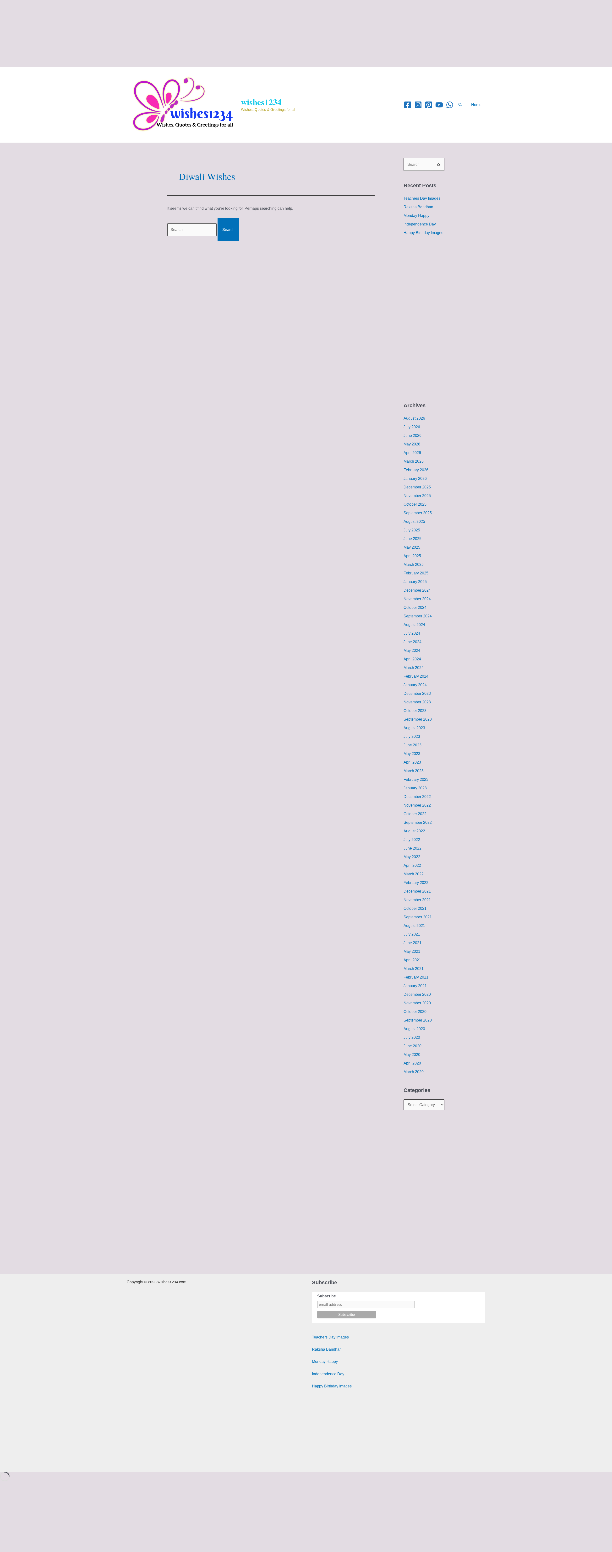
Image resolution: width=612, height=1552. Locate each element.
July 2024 (412, 633)
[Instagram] (418, 105)
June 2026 (412, 435)
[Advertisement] (143, 33)
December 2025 (417, 487)
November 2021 (417, 900)
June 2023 (412, 745)
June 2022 (412, 848)
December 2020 (417, 994)
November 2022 (417, 805)
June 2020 (412, 1046)
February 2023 (416, 779)
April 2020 (412, 1063)
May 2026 (412, 444)
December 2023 (417, 693)
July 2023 (412, 736)
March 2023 (414, 771)
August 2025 (414, 521)
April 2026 (412, 453)
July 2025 (412, 530)
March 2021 (414, 969)
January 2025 (415, 582)
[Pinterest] (428, 105)
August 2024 (414, 625)
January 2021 (415, 986)
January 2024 (415, 685)
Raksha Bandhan (418, 207)
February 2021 (416, 977)
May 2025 (412, 547)
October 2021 (415, 908)
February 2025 (416, 573)
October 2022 (415, 814)
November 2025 (417, 496)
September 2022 (418, 822)
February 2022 (416, 883)
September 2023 (418, 719)
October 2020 (415, 1012)
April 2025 (412, 556)
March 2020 (414, 1072)
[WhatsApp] (450, 105)
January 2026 (415, 478)
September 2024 (418, 616)
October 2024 (415, 607)
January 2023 (415, 788)
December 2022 (417, 797)
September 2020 (418, 1020)
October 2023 (415, 711)
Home (476, 105)
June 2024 (412, 642)
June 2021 (412, 943)
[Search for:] (192, 230)
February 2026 (416, 470)
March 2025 (414, 564)
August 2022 (414, 831)
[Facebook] (407, 105)
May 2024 (412, 650)
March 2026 (414, 461)
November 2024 (417, 599)
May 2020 (412, 1055)
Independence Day (420, 224)
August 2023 (414, 728)
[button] (460, 105)
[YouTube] (439, 105)
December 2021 (417, 891)
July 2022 (412, 840)
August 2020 (414, 1029)
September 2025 (418, 513)
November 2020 (417, 1003)
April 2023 (412, 762)
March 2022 (414, 874)
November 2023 (417, 702)
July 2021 (412, 934)
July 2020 (412, 1037)
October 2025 (415, 504)
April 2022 (412, 865)
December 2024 (417, 590)
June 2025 (412, 539)
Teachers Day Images (422, 198)
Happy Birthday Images (423, 233)
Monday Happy (416, 216)
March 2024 (414, 668)
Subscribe (326, 1296)
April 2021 (412, 960)
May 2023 (412, 754)
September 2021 (418, 917)
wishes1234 (261, 102)
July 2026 (412, 427)
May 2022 (412, 857)
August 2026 (414, 418)
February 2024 (416, 676)
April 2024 (412, 659)
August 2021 (414, 926)
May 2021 (412, 951)
